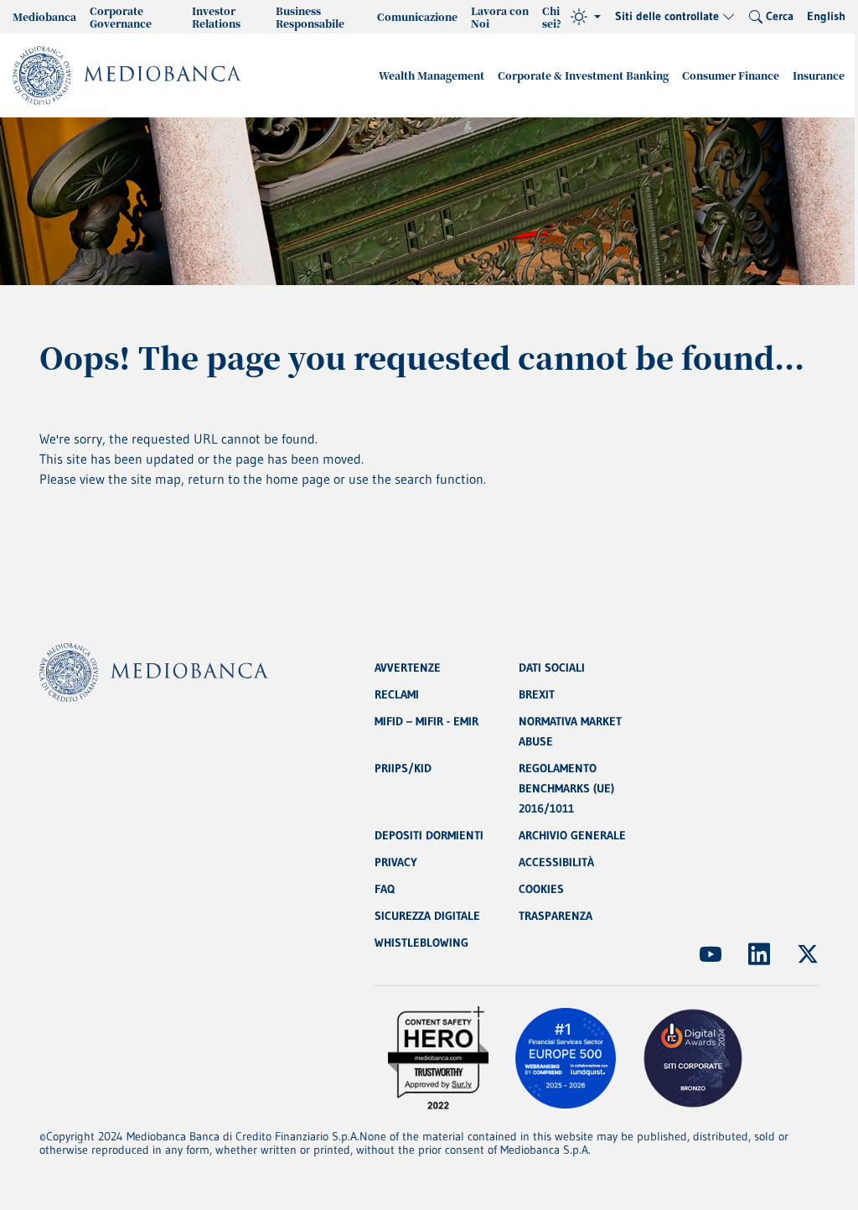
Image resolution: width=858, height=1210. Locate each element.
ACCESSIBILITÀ (556, 862)
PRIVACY (396, 862)
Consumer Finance (730, 75)
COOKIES (541, 888)
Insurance (819, 75)
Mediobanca (44, 16)
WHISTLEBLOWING (421, 942)
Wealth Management (431, 75)
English (826, 15)
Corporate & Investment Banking (583, 75)
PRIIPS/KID (403, 768)
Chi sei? (551, 16)
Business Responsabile (310, 16)
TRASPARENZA (555, 915)
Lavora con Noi (500, 16)
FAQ (385, 888)
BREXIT (537, 694)
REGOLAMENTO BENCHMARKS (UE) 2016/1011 (566, 788)
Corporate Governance (121, 16)
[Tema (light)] (585, 17)
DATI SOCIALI (552, 667)
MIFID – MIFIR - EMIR (426, 721)
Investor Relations (216, 16)
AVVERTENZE (408, 667)
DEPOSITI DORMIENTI (429, 835)
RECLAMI (397, 694)
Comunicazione (417, 16)
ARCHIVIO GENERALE (572, 835)
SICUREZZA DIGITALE (427, 915)
